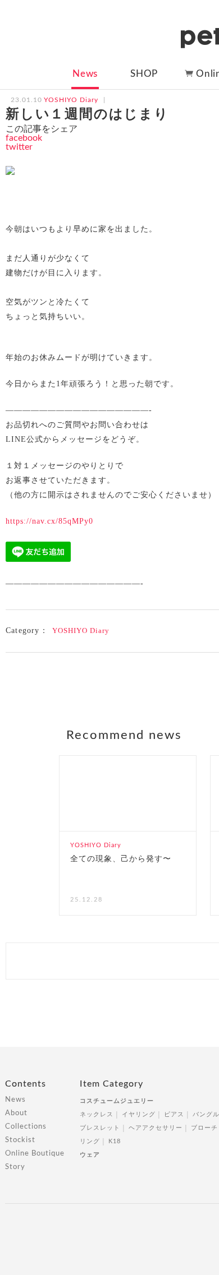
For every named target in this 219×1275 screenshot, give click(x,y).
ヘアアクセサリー (155, 1128)
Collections (26, 1126)
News (85, 73)
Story (15, 1167)
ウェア (90, 1155)
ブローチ (204, 1128)
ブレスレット (100, 1128)
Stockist (20, 1140)
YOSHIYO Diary (81, 630)
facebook (24, 137)
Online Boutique (35, 1153)
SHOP (144, 73)
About (16, 1113)
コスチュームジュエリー (117, 1101)
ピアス (174, 1114)
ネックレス (96, 1114)
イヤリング (139, 1114)
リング (90, 1141)
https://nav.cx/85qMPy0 (49, 521)
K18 (114, 1141)
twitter (19, 146)
